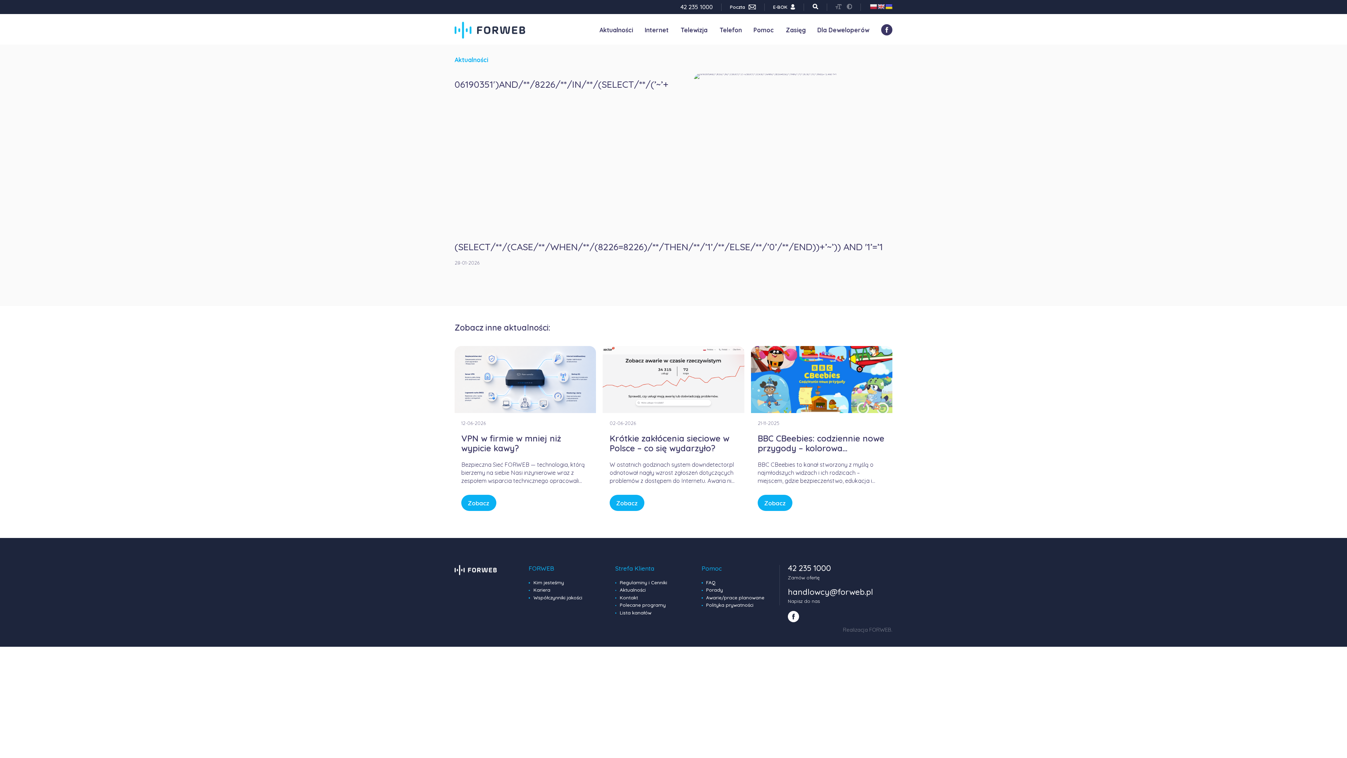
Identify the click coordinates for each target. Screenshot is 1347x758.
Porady (714, 590)
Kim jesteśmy (549, 582)
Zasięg (796, 30)
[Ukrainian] (888, 6)
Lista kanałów (635, 613)
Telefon (730, 30)
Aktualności (616, 30)
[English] (881, 6)
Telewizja (694, 30)
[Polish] (873, 6)
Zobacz (478, 503)
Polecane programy (643, 605)
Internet (657, 30)
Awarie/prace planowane (735, 597)
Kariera (542, 590)
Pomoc (763, 30)
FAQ (711, 582)
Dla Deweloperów (843, 30)
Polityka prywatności (729, 605)
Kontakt (629, 597)
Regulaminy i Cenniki (643, 582)
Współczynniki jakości (558, 597)
